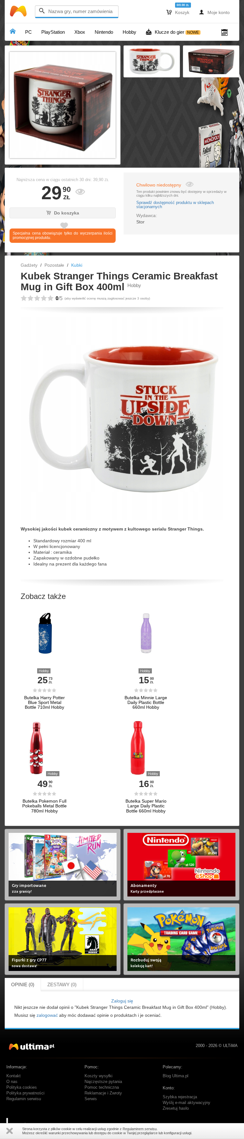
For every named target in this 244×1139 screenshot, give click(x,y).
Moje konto (214, 12)
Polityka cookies (21, 1087)
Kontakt (13, 1076)
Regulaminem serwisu (140, 1129)
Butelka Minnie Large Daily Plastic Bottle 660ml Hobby (146, 702)
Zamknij (9, 1131)
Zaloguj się (122, 1000)
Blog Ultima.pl (175, 1076)
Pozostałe (54, 265)
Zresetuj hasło (176, 1108)
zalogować (47, 1015)
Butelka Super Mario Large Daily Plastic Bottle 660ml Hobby (145, 806)
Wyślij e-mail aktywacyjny (186, 1102)
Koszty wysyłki (98, 1076)
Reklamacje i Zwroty (103, 1093)
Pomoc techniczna (102, 1087)
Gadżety (29, 265)
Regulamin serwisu (23, 1099)
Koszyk (177, 12)
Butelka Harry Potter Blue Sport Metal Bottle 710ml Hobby (44, 702)
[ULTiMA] (19, 12)
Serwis (91, 1099)
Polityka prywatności (25, 1093)
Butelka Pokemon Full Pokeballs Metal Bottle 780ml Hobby (44, 806)
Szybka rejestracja (180, 1097)
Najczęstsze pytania (103, 1081)
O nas (11, 1081)
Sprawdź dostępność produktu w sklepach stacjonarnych (175, 204)
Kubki (76, 265)
